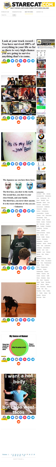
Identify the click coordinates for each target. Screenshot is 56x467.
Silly (38, 280)
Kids (42, 245)
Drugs (43, 219)
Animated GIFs (40, 196)
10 (15, 454)
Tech (38, 286)
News (42, 260)
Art (48, 198)
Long (47, 249)
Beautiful (43, 200)
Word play (39, 297)
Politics (47, 264)
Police (42, 264)
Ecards (48, 219)
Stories (42, 284)
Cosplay (47, 213)
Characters (39, 208)
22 (20, 455)
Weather (39, 295)
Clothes (45, 208)
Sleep (41, 280)
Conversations (40, 213)
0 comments (4, 62)
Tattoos (47, 284)
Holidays (39, 239)
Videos (45, 293)
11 (18, 454)
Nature (38, 260)
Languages (39, 247)
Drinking (39, 219)
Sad (48, 273)
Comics (38, 211)
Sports (42, 282)
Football (42, 226)
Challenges (47, 206)
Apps (38, 198)
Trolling (48, 290)
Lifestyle (39, 249)
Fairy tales (42, 224)
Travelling (39, 290)
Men (43, 254)
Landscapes (47, 245)
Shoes (38, 277)
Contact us (39, 11)
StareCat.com (5, 11)
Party (38, 262)
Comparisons (45, 211)
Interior (44, 243)
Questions (39, 269)
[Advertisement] (28, 27)
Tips (42, 288)
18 (34, 454)
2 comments (4, 212)
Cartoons (39, 204)
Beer (47, 200)
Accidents (39, 193)
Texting (38, 288)
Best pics (39, 202)
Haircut (38, 236)
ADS (44, 193)
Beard (38, 200)
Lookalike (39, 252)
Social (38, 282)
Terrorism (49, 286)
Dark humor (48, 215)
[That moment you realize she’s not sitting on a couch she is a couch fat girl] (41, 119)
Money (47, 254)
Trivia (44, 290)
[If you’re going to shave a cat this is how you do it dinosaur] (41, 184)
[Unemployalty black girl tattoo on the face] (41, 91)
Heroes (48, 236)
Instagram (39, 243)
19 (13, 455)
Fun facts (45, 228)
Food (38, 226)
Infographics (39, 241)
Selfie (48, 275)
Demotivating (40, 217)
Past (42, 262)
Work (44, 297)
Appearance (48, 196)
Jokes (38, 245)
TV (37, 293)
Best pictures (29, 11)
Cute (43, 215)
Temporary (42, 286)
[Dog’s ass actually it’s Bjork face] (41, 128)
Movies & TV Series (41, 258)
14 (25, 454)
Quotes (44, 269)
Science (43, 275)
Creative (39, 215)
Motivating (39, 256)
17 (32, 454)
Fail (37, 224)
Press (38, 267)
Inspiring (46, 241)
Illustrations (45, 239)
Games (48, 232)
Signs (48, 277)
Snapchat (46, 280)
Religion (46, 271)
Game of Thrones (41, 232)
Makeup (48, 252)
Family (47, 224)
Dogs (45, 217)
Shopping (43, 277)
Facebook (48, 221)
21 (17, 455)
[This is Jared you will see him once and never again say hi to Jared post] (41, 175)
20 (15, 455)
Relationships (40, 271)
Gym (46, 234)
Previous (4, 454)
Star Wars (48, 282)
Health (43, 236)
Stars (38, 284)
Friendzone (39, 228)
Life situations (46, 247)
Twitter (41, 293)
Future (38, 230)
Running (44, 273)
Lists (43, 249)
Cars (48, 202)
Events (38, 221)
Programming (44, 267)
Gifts (38, 234)
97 (24, 455)
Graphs (42, 234)
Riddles (38, 273)
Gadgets (43, 230)
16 (29, 454)
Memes (38, 254)
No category (48, 260)
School (38, 275)
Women (44, 295)
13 (22, 454)
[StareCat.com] (28, 5)
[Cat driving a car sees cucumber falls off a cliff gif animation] (41, 156)
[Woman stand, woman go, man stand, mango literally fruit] (41, 166)
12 (20, 454)
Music (49, 258)
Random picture (17, 11)
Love (44, 252)
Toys (46, 288)
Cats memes (45, 204)
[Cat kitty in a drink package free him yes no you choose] (41, 63)
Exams (43, 221)
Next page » (18, 459)
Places (38, 264)
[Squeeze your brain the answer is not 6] (41, 54)
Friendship (48, 226)
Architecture (43, 198)
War (50, 293)
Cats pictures (40, 206)
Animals (48, 193)
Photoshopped (47, 262)
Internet (49, 243)
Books (44, 202)
